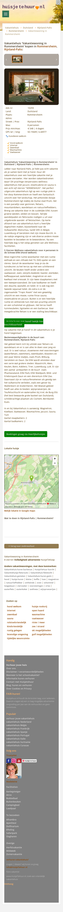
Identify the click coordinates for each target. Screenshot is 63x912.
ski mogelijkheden (41, 630)
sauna (10, 618)
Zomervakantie (14, 854)
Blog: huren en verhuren (19, 685)
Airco (9, 794)
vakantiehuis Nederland (18, 721)
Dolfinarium (12, 826)
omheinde (29, 582)
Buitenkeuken (13, 801)
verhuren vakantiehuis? (17, 859)
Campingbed (12, 805)
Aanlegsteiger (13, 791)
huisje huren (17, 579)
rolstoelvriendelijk (16, 622)
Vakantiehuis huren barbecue (18, 569)
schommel (49, 582)
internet (11, 610)
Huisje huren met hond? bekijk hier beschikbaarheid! (23, 323)
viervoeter (22, 585)
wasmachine (38, 614)
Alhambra (11, 819)
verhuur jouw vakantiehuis (20, 718)
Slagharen (11, 836)
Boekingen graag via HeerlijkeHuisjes (25, 434)
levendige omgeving (17, 634)
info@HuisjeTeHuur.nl (16, 867)
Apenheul (11, 822)
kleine (28, 579)
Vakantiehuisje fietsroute (16, 572)
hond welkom (14, 606)
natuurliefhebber (14, 582)
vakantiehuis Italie (16, 738)
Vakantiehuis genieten (14, 576)
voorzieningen (36, 585)
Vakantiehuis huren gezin (40, 576)
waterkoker (21, 589)
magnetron (53, 579)
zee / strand (38, 626)
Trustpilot (11, 755)
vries (47, 585)
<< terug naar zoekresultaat (21, 546)
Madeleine (11, 781)
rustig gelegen (14, 630)
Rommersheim (16, 30)
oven (39, 582)
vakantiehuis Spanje (16, 731)
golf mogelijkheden (42, 634)
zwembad (12, 614)
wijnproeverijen (48, 589)
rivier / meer (38, 622)
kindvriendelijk (15, 626)
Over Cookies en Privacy (19, 688)
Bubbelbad (12, 798)
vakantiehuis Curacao (17, 745)
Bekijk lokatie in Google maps (19, 510)
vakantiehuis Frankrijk (18, 728)
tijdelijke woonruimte (18, 638)
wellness (34, 589)
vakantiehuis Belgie (16, 725)
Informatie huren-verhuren (20, 678)
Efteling (10, 829)
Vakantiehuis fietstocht (41, 572)
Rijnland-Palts (44, 27)
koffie (36, 579)
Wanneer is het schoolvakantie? (22, 675)
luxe (44, 579)
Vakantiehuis (12, 27)
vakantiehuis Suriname (18, 742)
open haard (38, 610)
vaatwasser (38, 618)
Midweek (11, 850)
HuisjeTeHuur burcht (44, 569)
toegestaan (9, 585)
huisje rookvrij (39, 606)
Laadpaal (11, 808)
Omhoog (8, 883)
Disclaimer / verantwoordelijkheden (25, 671)
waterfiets (9, 589)
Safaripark (11, 833)
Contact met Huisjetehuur (20, 681)
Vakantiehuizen (5, 14)
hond (6, 579)
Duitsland (28, 27)
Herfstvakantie (14, 847)
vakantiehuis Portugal (17, 735)
